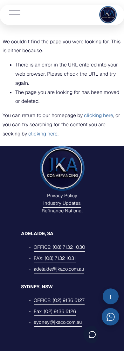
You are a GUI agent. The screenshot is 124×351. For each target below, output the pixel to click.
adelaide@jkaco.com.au (59, 269)
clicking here (98, 115)
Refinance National (62, 211)
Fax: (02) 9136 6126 (55, 311)
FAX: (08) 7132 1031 (55, 258)
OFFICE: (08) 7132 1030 (59, 247)
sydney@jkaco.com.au (58, 322)
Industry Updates (62, 203)
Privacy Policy (62, 195)
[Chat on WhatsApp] (110, 317)
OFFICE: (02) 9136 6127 (59, 300)
